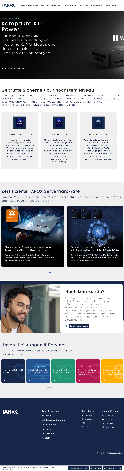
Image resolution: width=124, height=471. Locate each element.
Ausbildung (48, 433)
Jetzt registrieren (79, 326)
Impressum (87, 415)
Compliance (87, 427)
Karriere (46, 429)
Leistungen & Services (53, 420)
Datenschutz (87, 419)
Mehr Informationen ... (9, 469)
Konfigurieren (96, 468)
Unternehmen (49, 424)
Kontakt (46, 438)
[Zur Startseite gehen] (8, 5)
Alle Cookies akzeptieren (112, 468)
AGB (83, 423)
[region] (62, 145)
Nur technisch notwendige (79, 468)
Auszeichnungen (50, 411)
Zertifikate (47, 415)
